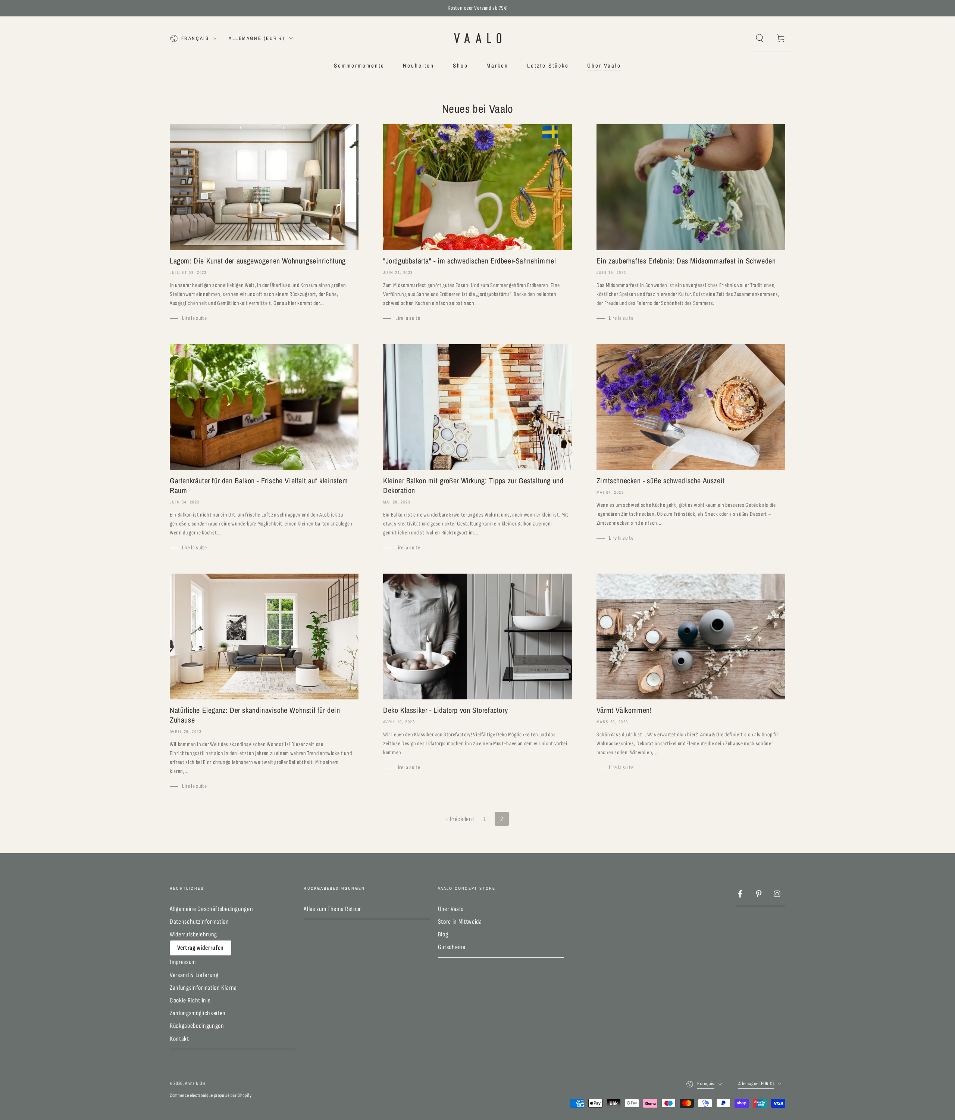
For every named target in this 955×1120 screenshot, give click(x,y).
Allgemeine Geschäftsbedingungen (211, 909)
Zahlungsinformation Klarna (203, 988)
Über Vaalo (451, 909)
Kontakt (179, 1039)
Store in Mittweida (460, 922)
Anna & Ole (195, 1083)
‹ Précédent (460, 819)
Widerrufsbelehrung (193, 934)
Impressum (183, 962)
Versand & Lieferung (194, 975)
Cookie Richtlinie (190, 1000)
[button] (759, 38)
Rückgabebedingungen (197, 1026)
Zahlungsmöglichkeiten (198, 1013)
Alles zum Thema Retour (332, 909)
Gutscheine (452, 947)
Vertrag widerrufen (200, 948)
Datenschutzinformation (199, 922)
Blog (443, 934)
